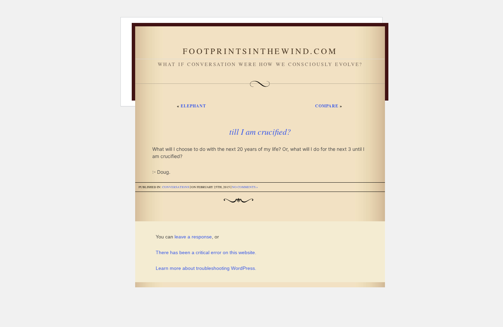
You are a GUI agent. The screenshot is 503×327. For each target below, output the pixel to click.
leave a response (193, 236)
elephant (193, 106)
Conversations (175, 187)
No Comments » (245, 187)
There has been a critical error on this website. (206, 252)
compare (326, 106)
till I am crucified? (260, 131)
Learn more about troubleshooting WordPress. (206, 268)
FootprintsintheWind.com (260, 50)
